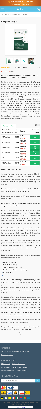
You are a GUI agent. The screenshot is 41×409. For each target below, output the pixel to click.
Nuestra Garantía (21, 370)
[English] (6, 398)
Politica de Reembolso (18, 364)
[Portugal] (25, 398)
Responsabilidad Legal (7, 367)
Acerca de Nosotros (13, 351)
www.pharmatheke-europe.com (29, 402)
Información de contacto (8, 370)
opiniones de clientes (21, 67)
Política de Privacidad (21, 367)
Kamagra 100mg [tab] (9, 126)
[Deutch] (2, 398)
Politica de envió (5, 364)
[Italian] (17, 398)
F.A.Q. (28, 351)
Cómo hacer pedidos (7, 355)
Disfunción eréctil (15, 14)
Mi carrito (23, 351)
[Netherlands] (21, 398)
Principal (4, 14)
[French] (13, 398)
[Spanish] (9, 398)
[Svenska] (28, 398)
